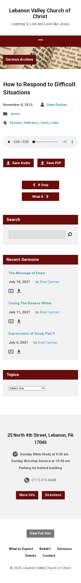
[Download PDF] (19, 291)
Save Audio (20, 163)
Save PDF (53, 163)
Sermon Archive (19, 59)
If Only (42, 185)
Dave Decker (57, 105)
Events (30, 556)
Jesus (15, 114)
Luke (54, 123)
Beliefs (45, 549)
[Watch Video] (11, 291)
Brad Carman (49, 282)
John (44, 123)
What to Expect (21, 549)
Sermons (64, 549)
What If (38, 197)
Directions (53, 495)
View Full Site (40, 533)
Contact (49, 556)
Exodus (16, 123)
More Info (27, 495)
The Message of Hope (27, 273)
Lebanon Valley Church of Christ (40, 13)
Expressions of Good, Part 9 (32, 334)
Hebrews (31, 123)
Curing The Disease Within (30, 303)
